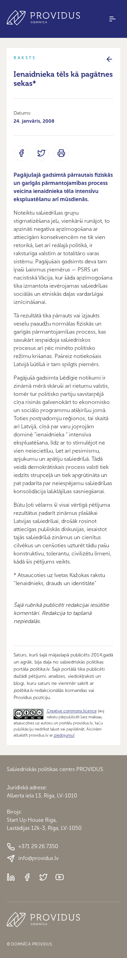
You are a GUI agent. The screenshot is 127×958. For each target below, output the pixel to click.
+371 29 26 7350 (38, 846)
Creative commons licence (72, 711)
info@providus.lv (38, 858)
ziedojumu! (64, 735)
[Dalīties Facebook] (21, 153)
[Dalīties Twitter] (41, 153)
